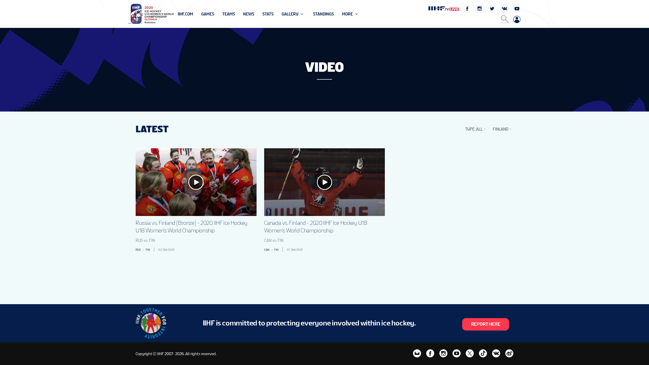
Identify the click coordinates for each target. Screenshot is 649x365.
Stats (268, 14)
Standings (323, 14)
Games (207, 14)
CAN (266, 249)
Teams (228, 14)
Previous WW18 (193, 14)
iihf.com (185, 14)
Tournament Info (195, 14)
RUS (138, 249)
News (248, 14)
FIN (148, 249)
